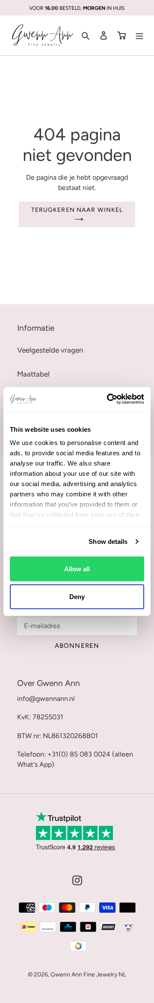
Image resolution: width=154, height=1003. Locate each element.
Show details (108, 541)
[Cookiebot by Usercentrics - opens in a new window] (108, 399)
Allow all (77, 568)
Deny (77, 596)
